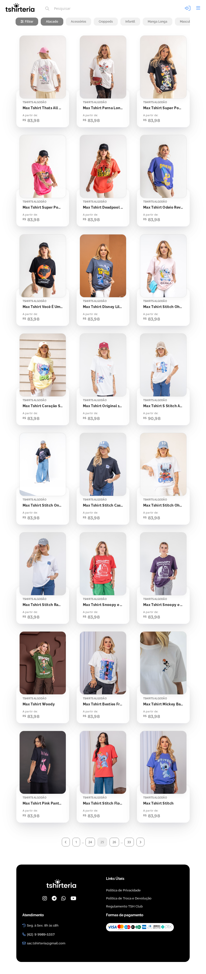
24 (90, 842)
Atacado (52, 21)
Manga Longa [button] (157, 21)
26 (114, 842)
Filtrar (29, 21)
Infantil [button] (130, 21)
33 (129, 842)
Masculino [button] (187, 21)
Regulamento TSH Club (124, 906)
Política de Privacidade (123, 890)
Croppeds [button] (106, 21)
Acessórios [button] (78, 21)
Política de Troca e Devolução (128, 898)
